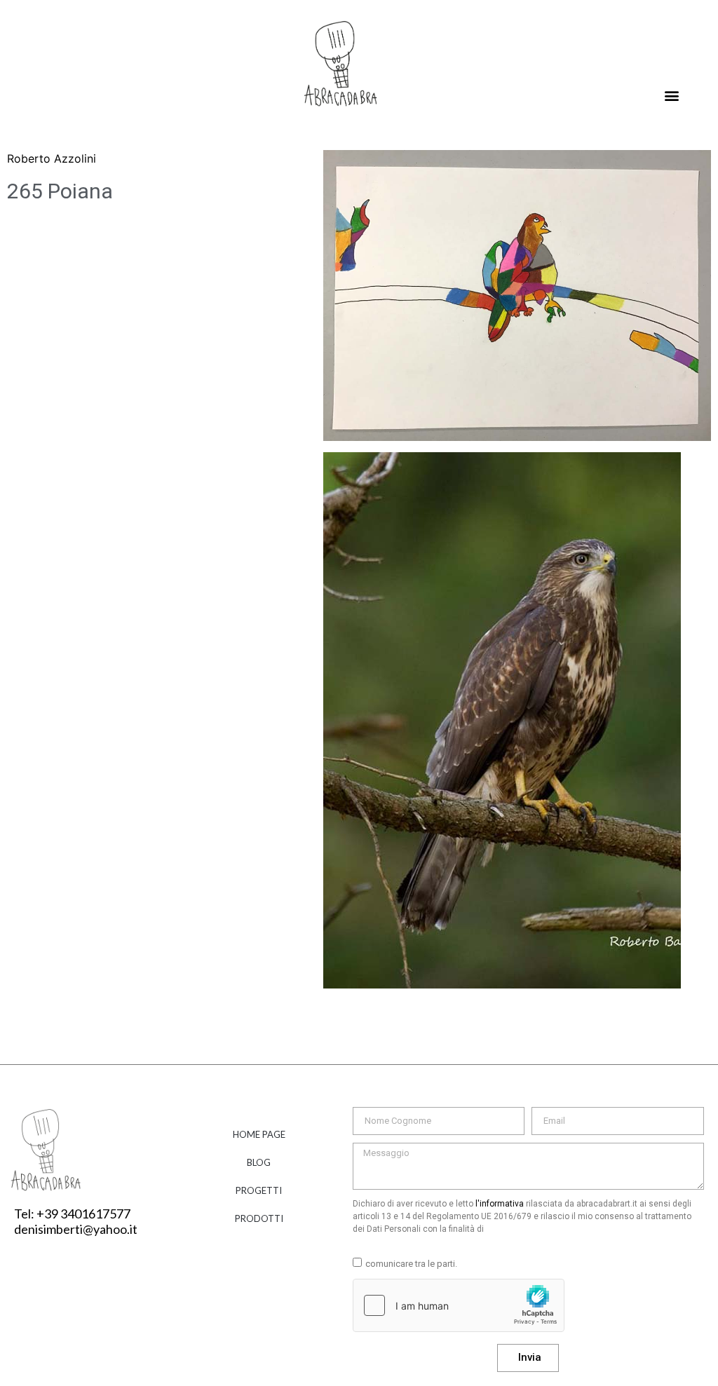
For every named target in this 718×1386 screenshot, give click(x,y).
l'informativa (499, 1204)
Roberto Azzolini (51, 158)
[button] (671, 95)
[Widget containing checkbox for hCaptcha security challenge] (458, 1305)
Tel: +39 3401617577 (72, 1213)
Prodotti (259, 1218)
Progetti (259, 1190)
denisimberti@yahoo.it (75, 1229)
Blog (259, 1162)
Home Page (259, 1134)
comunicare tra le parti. (411, 1263)
